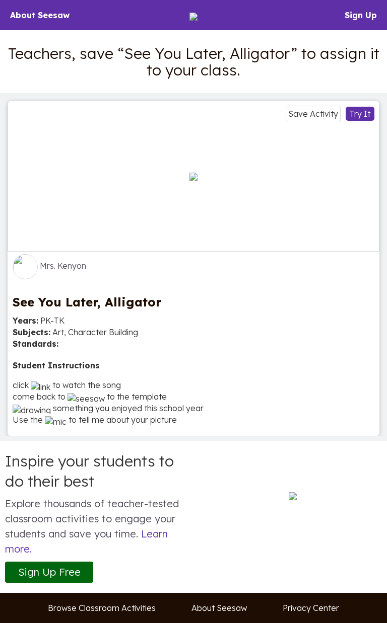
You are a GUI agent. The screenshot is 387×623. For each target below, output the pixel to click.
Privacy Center (311, 608)
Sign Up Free (49, 572)
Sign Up (361, 15)
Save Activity (313, 114)
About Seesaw (40, 15)
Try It (360, 114)
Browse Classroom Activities (102, 608)
